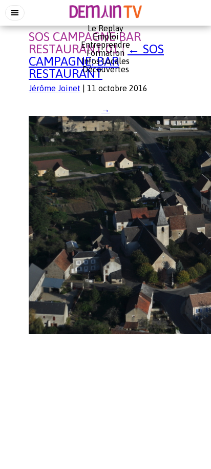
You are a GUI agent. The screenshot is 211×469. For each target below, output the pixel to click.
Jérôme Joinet (54, 88)
